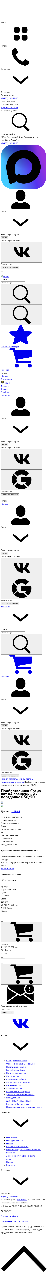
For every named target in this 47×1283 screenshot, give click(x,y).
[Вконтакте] (20, 1032)
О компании (11, 1137)
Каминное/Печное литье (17, 1104)
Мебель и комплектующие (18, 1091)
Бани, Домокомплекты (16, 1060)
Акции (9, 1159)
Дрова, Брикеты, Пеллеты (18, 1082)
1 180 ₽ (15, 811)
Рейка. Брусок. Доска (15, 1070)
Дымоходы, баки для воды (18, 1100)
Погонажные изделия (16, 1073)
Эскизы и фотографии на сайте (20, 1155)
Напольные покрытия (16, 1067)
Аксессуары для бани (16, 1079)
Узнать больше (7, 868)
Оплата (9, 1143)
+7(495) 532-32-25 (9, 98)
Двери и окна (12, 1076)
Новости (10, 1162)
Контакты (5, 606)
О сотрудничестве (14, 1140)
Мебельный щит (13, 1085)
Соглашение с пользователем (14, 1221)
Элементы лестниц (14, 1088)
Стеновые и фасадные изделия (20, 1063)
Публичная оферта (9, 1216)
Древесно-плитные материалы (20, 1094)
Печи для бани (13, 1097)
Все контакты (22, 1199)
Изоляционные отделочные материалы (24, 1107)
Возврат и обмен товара (17, 1146)
